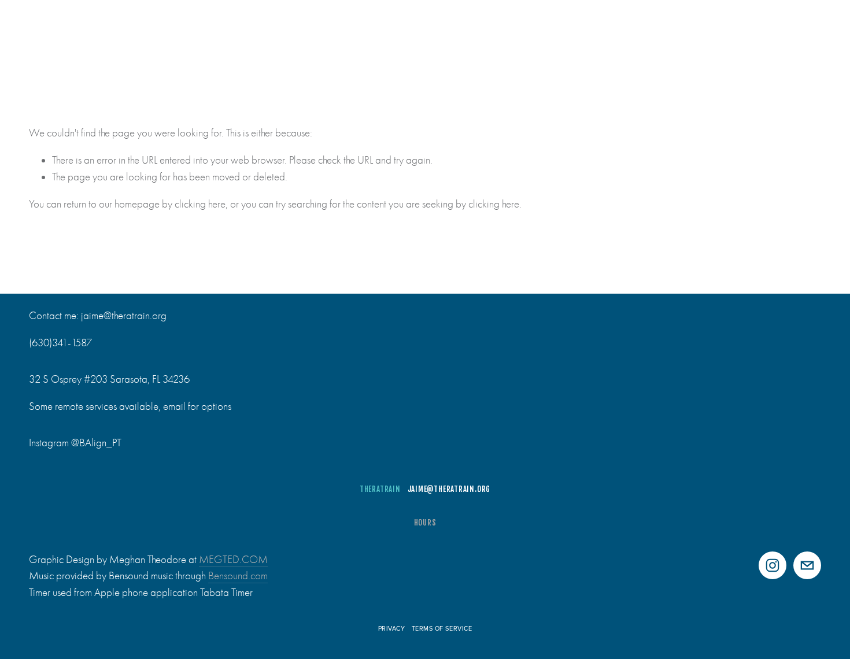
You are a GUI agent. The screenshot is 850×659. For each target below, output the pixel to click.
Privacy (391, 628)
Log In (714, 36)
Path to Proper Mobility (341, 36)
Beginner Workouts (525, 36)
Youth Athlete (436, 36)
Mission (155, 36)
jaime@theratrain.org (449, 489)
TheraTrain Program (231, 36)
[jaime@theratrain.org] (807, 565)
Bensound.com (238, 575)
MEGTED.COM (233, 559)
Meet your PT (95, 36)
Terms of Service (442, 628)
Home (41, 36)
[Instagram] (772, 565)
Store (673, 36)
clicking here (200, 204)
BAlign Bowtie (615, 36)
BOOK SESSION (792, 36)
